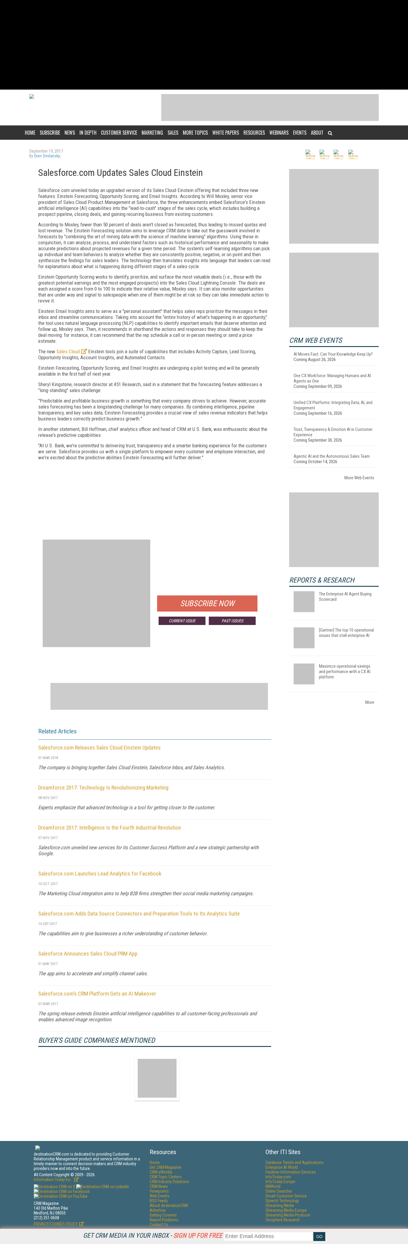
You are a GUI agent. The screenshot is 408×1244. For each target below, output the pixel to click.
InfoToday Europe (280, 1181)
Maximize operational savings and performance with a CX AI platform (344, 672)
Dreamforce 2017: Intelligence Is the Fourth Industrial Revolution (109, 827)
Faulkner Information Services (291, 1172)
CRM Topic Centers (166, 1176)
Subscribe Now (207, 603)
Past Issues (232, 620)
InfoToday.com (278, 1176)
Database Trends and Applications (294, 1162)
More (369, 702)
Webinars (279, 132)
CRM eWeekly (161, 1172)
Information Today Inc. (53, 1179)
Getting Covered (163, 1215)
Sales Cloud (68, 351)
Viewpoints (159, 1191)
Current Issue (182, 620)
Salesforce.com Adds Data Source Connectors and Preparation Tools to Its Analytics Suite (139, 913)
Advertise (158, 1210)
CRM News (159, 1186)
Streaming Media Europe (286, 1210)
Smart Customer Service (286, 1196)
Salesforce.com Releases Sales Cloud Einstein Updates (99, 747)
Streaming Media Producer (288, 1215)
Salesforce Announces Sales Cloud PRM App (87, 953)
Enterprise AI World (282, 1167)
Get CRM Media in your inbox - (152, 1235)
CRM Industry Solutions (169, 1181)
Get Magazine (165, 1167)
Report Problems (164, 1219)
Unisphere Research (283, 1219)
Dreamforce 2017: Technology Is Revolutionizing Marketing (103, 787)
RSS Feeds (159, 1200)
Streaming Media (280, 1205)
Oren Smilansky (47, 155)
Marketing (152, 132)
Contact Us (159, 1224)
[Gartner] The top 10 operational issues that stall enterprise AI (346, 632)
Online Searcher (279, 1191)
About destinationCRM (169, 1205)
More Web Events (359, 477)
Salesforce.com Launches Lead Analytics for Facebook (99, 873)
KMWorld (273, 1186)
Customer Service (119, 132)
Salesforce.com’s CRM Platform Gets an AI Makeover (97, 993)
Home (30, 132)
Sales (173, 132)
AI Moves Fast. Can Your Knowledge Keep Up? (333, 354)
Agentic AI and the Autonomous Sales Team (332, 456)
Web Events (159, 1196)
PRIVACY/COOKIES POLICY (56, 1224)
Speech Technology (282, 1200)
